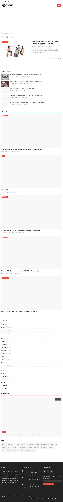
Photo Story (4, 388)
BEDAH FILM (4, 368)
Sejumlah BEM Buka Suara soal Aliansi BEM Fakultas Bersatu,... (20, 271)
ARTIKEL (3, 359)
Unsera (17, 444)
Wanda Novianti (13, 90)
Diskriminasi (14, 447)
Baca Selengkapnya (55, 58)
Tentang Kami (33, 498)
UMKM (3, 444)
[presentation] (56, 399)
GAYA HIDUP (4, 347)
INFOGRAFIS (4, 379)
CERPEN (3, 376)
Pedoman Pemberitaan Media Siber (45, 498)
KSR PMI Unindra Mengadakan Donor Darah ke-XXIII (30, 486)
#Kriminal (23, 444)
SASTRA (3, 371)
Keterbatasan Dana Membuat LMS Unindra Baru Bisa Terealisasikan (27, 95)
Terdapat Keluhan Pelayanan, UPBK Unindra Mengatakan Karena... (45, 43)
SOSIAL (3, 341)
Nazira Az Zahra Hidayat (6, 232)
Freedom (36, 447)
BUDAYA (3, 344)
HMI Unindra (43, 447)
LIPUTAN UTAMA (5, 277)
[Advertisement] (31, 19)
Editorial (3, 382)
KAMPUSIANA (5, 42)
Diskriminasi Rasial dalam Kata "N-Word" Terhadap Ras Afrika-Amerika (27, 102)
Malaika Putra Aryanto (6, 273)
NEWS (2, 324)
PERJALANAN (4, 350)
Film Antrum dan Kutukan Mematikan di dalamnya (22, 88)
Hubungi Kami (58, 498)
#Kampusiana (30, 444)
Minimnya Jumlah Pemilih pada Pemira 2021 (14, 434)
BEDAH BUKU (5, 365)
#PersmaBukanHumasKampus (28, 450)
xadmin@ (12, 83)
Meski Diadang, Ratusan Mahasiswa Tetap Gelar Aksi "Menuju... (20, 311)
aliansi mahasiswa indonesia (25, 447)
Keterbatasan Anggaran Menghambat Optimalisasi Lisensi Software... (22, 149)
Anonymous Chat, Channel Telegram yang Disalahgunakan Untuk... (26, 74)
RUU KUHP (51, 447)
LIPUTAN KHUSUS (6, 330)
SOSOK (3, 356)
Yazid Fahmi (12, 76)
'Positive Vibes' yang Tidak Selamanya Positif (34, 478)
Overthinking (10, 444)
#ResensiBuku (5, 447)
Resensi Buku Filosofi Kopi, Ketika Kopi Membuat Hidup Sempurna (26, 81)
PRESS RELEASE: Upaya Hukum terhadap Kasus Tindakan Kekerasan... (31, 472)
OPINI (2, 362)
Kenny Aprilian (4, 151)
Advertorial (4, 385)
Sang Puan (4, 190)
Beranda (3, 33)
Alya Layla (3, 192)
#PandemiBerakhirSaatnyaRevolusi (10, 450)
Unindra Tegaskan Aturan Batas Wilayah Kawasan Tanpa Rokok (20, 230)
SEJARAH (3, 339)
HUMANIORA (4, 336)
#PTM (37, 444)
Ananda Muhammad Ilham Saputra (8, 313)
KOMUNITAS (4, 353)
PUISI (3, 156)
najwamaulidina (35, 46)
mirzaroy (12, 104)
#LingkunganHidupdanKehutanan (49, 444)
